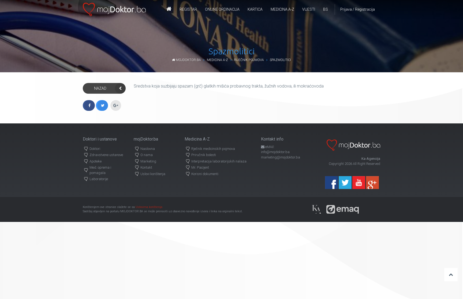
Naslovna (147, 149)
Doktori (94, 149)
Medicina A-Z (282, 9)
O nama (146, 155)
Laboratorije (98, 179)
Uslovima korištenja (149, 207)
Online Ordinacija (222, 9)
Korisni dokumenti (204, 174)
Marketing (148, 161)
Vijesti (308, 9)
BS (325, 9)
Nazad (100, 88)
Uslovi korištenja (152, 174)
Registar (188, 9)
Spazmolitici (280, 60)
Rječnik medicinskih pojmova (213, 149)
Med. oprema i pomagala (100, 170)
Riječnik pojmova (249, 60)
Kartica (255, 9)
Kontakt (146, 167)
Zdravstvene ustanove (106, 155)
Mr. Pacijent (200, 167)
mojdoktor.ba (188, 60)
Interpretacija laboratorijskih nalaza (219, 161)
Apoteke (95, 161)
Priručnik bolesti (203, 155)
